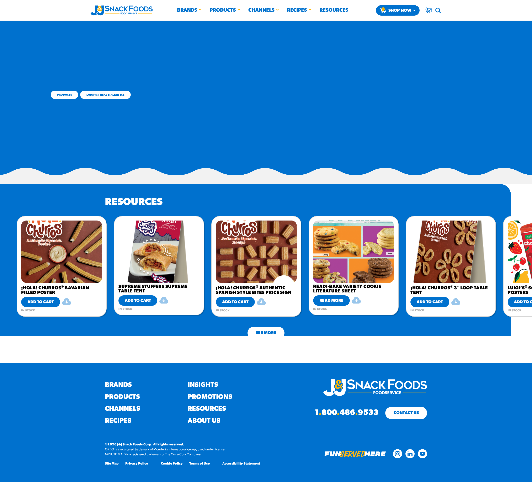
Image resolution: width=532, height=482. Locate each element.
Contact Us (406, 413)
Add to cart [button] (40, 302)
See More (266, 333)
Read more (331, 301)
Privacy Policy (136, 463)
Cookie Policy (172, 463)
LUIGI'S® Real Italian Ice (105, 95)
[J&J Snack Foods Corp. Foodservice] (121, 10)
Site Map (112, 463)
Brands (187, 10)
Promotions (210, 397)
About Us (204, 421)
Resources (333, 10)
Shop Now (399, 11)
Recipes (297, 10)
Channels (261, 10)
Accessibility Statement (241, 463)
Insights (203, 385)
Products (223, 10)
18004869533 (347, 413)
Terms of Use (199, 463)
